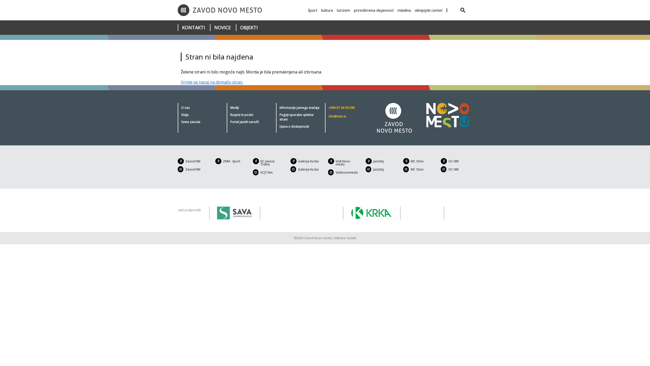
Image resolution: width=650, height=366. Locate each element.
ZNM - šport (231, 161)
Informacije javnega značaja (299, 107)
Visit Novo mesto (343, 162)
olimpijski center (429, 10)
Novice (222, 27)
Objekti (249, 27)
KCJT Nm (267, 172)
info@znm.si (337, 116)
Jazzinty (378, 161)
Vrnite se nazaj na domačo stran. (212, 82)
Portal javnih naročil (244, 122)
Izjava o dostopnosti (294, 126)
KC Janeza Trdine (267, 162)
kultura (327, 10)
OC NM (453, 161)
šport (312, 10)
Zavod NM (192, 161)
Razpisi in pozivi (241, 115)
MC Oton (417, 161)
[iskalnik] (462, 10)
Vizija (185, 115)
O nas (185, 107)
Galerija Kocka (308, 161)
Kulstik (351, 238)
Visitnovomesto (347, 172)
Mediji (234, 107)
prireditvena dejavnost (374, 10)
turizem (343, 10)
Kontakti (193, 27)
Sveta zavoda (190, 122)
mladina (404, 10)
